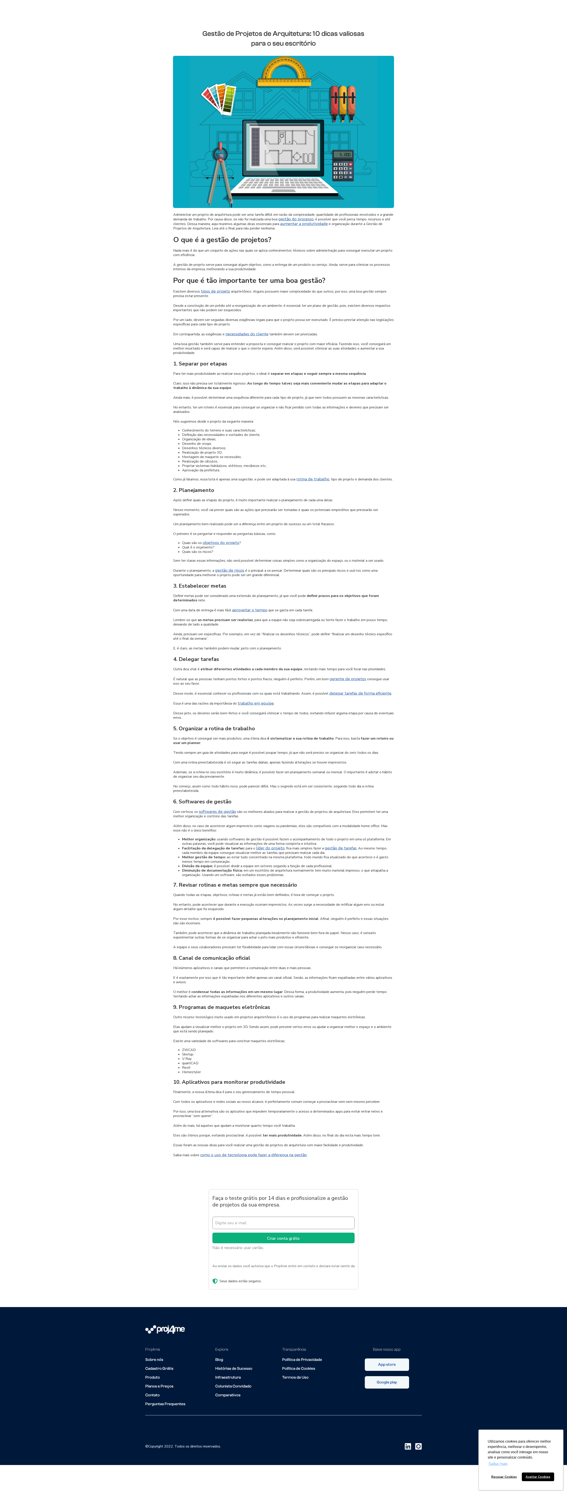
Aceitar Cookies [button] (538, 1477)
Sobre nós (154, 1360)
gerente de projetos (348, 679)
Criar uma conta (400, 12)
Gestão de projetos (276, 12)
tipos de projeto (215, 291)
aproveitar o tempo (249, 610)
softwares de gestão (217, 811)
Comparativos (228, 1395)
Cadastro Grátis (159, 1368)
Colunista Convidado (233, 1386)
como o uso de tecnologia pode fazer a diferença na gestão (253, 1155)
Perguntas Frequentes (165, 1404)
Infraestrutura (228, 1377)
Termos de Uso (295, 1377)
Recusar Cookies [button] (504, 1477)
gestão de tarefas (341, 848)
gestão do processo (296, 219)
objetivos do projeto (221, 542)
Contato (152, 1395)
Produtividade (235, 12)
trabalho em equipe (256, 703)
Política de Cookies (298, 1368)
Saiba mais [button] (498, 1463)
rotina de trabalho (312, 479)
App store (387, 1364)
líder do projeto (270, 848)
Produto (152, 1377)
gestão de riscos (229, 570)
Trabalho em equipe (322, 12)
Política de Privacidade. (230, 1271)
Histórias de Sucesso (233, 1368)
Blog (219, 1360)
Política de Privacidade (302, 1360)
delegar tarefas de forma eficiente (360, 693)
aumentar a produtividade (304, 223)
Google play (387, 1382)
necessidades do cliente (246, 334)
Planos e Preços (159, 1386)
